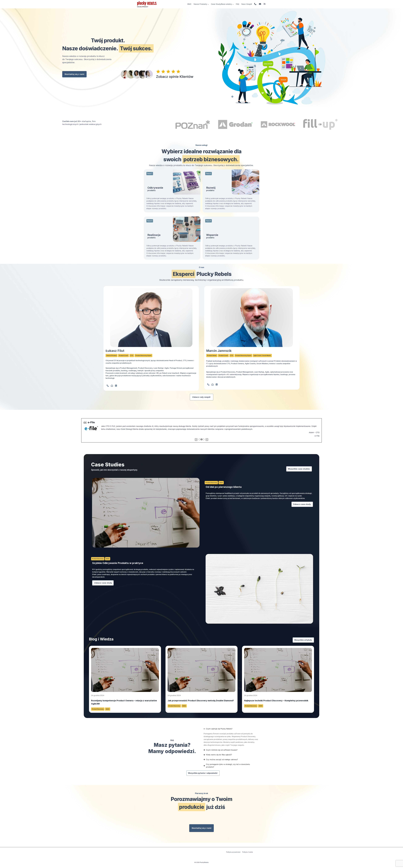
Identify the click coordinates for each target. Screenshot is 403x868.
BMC (189, 4)
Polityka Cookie (247, 852)
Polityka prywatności (233, 852)
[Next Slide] (206, 439)
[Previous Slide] (196, 439)
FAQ (237, 4)
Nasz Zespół (246, 4)
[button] (149, 173)
